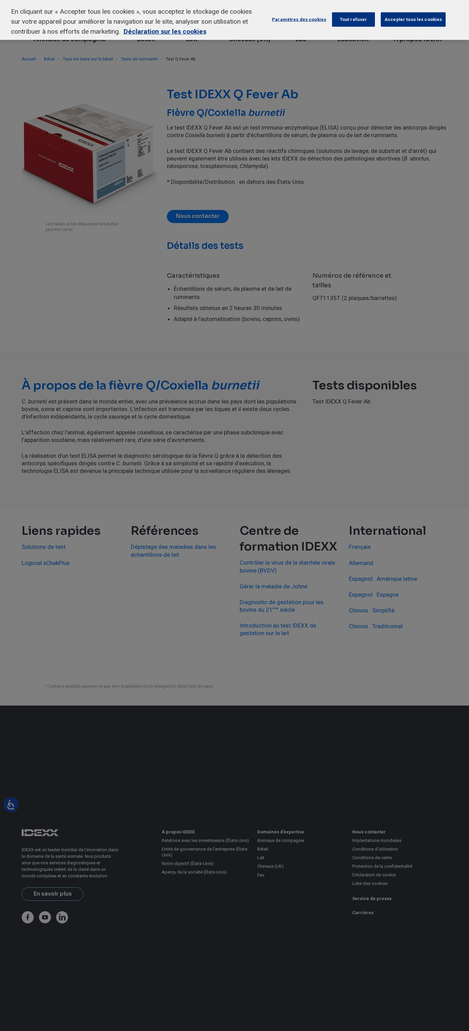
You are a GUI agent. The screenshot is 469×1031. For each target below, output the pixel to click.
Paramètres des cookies (299, 19)
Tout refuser (353, 19)
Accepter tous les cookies (413, 19)
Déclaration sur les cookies (165, 31)
